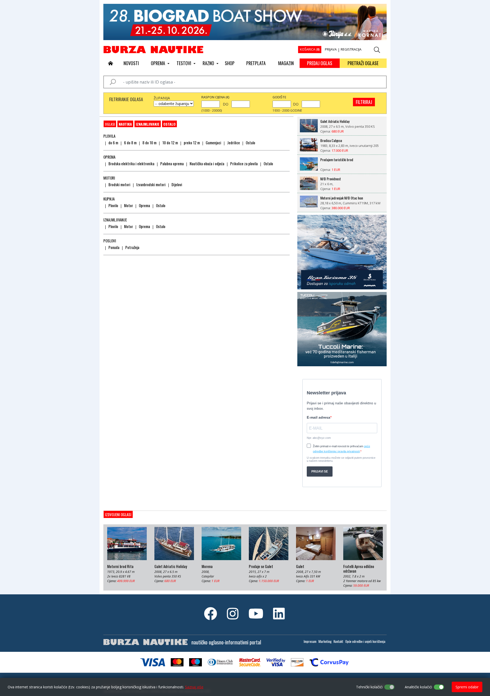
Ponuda (113, 247)
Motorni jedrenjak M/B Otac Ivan (341, 198)
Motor (128, 205)
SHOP (230, 63)
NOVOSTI (131, 63)
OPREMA (158, 63)
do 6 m (113, 142)
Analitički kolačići (418, 687)
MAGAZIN (286, 63)
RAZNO (208, 63)
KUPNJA (109, 199)
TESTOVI (184, 63)
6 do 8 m (130, 142)
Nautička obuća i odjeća (207, 163)
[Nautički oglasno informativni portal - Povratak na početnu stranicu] (153, 49)
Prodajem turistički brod (336, 159)
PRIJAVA (331, 49)
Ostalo (169, 124)
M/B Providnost (330, 178)
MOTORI (109, 178)
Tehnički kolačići (369, 687)
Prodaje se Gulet (261, 566)
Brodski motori (119, 184)
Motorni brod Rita (120, 566)
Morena (207, 566)
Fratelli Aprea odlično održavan (358, 569)
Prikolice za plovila (244, 163)
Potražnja (132, 247)
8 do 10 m (149, 142)
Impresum (310, 641)
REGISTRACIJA (351, 49)
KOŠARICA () (310, 49)
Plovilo (113, 205)
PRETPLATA (256, 63)
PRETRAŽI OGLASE (363, 63)
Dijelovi (177, 184)
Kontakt (338, 641)
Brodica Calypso (331, 140)
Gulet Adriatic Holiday (334, 121)
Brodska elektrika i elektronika (131, 163)
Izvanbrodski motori (151, 184)
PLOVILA (109, 136)
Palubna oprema (172, 163)
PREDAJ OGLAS (319, 63)
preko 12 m (192, 142)
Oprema (144, 205)
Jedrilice (233, 142)
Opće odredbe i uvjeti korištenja (365, 641)
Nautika (125, 124)
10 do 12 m (170, 142)
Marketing (325, 641)
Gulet (300, 566)
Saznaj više (194, 687)
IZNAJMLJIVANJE (148, 124)
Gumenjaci (213, 142)
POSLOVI (109, 240)
